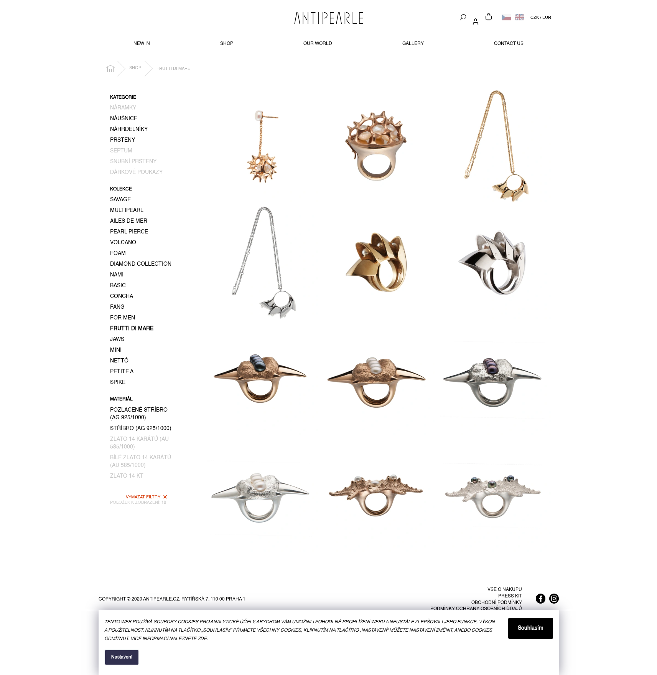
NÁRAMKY (123, 108)
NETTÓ (119, 361)
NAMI (116, 275)
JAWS (117, 339)
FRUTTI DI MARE (131, 328)
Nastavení (121, 657)
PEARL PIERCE (129, 232)
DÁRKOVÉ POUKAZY (136, 172)
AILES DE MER (128, 221)
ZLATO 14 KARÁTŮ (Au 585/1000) (139, 443)
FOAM (118, 253)
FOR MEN (122, 318)
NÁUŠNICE (123, 118)
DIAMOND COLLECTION (140, 264)
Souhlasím (530, 628)
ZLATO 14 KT (126, 476)
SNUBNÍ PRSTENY (133, 161)
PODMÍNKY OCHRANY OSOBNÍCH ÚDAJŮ (476, 609)
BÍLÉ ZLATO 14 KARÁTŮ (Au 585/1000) (140, 461)
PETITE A (121, 371)
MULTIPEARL (126, 210)
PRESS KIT (510, 596)
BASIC (118, 285)
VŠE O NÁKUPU (504, 589)
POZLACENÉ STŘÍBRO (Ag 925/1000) (139, 413)
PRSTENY (122, 140)
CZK (534, 18)
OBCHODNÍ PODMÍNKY (496, 603)
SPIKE (117, 382)
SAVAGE (120, 199)
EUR (546, 18)
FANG (117, 307)
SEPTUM (121, 151)
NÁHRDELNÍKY (129, 129)
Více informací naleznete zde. (169, 639)
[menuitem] (142, 44)
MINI (116, 350)
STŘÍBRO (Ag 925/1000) (140, 428)
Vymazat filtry (143, 497)
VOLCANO (123, 242)
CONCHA (121, 296)
